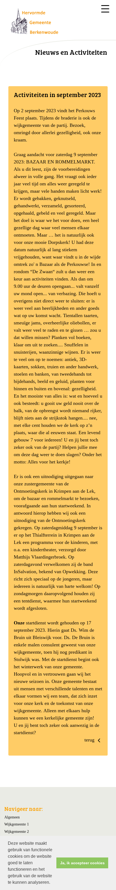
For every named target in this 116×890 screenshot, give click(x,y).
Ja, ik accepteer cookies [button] (82, 863)
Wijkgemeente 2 (16, 831)
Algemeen (12, 817)
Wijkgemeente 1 (16, 824)
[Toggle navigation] (105, 9)
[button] (52, 883)
